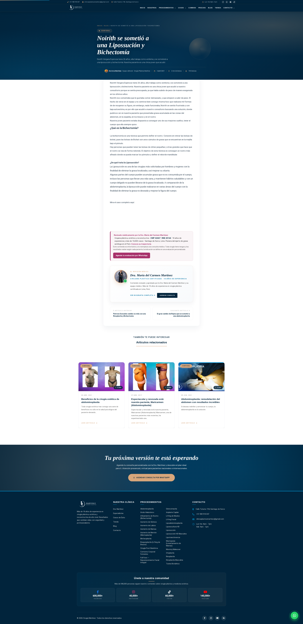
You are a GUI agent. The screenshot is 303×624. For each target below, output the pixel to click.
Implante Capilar (172, 512)
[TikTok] (234, 2)
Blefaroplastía (145, 539)
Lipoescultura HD (172, 527)
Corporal (105, 30)
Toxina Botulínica (172, 563)
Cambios (192, 8)
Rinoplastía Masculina (174, 560)
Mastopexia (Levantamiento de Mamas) (173, 543)
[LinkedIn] (223, 618)
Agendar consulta (167, 295)
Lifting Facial (171, 519)
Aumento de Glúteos (148, 522)
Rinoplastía (170, 556)
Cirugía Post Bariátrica (149, 548)
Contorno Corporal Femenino (147, 553)
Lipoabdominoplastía (174, 523)
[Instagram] (226, 2)
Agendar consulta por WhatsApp (153, 478)
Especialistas (118, 513)
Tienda (218, 8)
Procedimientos (166, 8)
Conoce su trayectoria (141, 244)
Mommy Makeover (173, 549)
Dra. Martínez (118, 509)
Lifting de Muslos (173, 516)
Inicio (142, 8)
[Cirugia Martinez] (87, 505)
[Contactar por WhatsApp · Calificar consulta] (294, 615)
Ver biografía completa (142, 295)
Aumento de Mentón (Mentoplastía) (148, 534)
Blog (210, 8)
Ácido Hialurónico (147, 512)
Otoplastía (170, 553)
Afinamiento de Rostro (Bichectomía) (149, 517)
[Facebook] (223, 2)
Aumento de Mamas (148, 529)
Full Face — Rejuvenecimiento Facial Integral (149, 560)
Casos (181, 8)
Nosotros (152, 8)
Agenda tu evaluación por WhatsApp (131, 255)
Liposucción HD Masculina (176, 534)
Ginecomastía (171, 509)
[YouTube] (230, 2)
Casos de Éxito (119, 517)
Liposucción (171, 530)
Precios (202, 8)
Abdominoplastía (147, 509)
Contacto (227, 8)
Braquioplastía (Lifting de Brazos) (150, 543)
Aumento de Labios (148, 525)
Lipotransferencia (173, 537)
